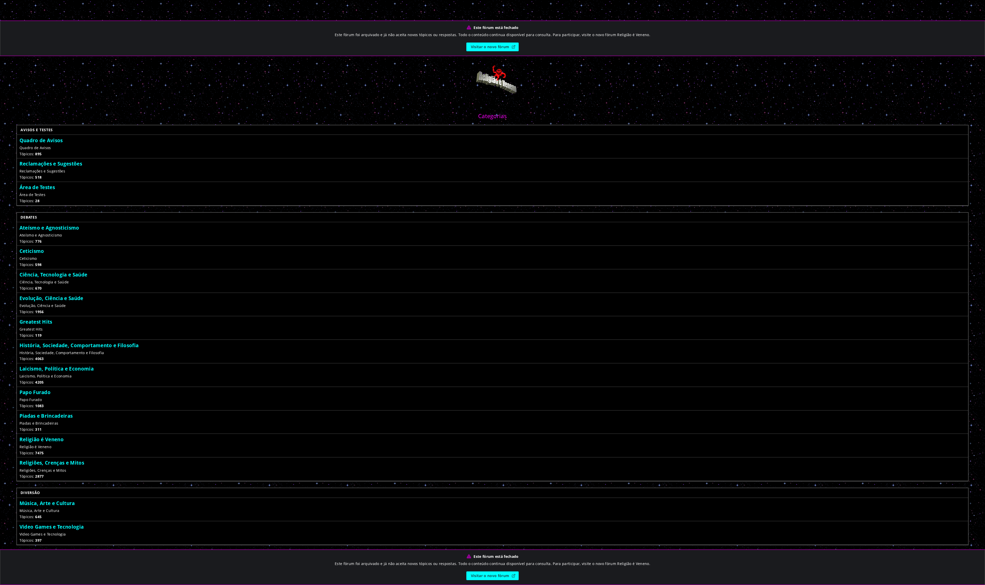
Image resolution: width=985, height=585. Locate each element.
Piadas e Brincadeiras (46, 415)
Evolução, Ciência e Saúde (51, 298)
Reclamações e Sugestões (50, 163)
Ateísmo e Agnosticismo (49, 227)
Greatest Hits (35, 321)
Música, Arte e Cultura (47, 503)
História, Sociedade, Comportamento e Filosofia (79, 345)
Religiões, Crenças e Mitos (51, 462)
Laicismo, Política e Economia (56, 368)
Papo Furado (35, 392)
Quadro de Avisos (41, 140)
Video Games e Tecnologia (51, 526)
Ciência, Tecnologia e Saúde (53, 274)
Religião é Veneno (41, 439)
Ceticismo (31, 251)
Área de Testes (37, 187)
